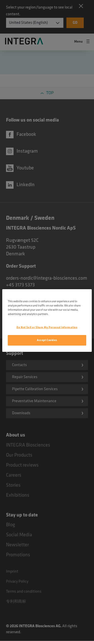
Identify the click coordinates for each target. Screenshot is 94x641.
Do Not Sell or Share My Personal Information (47, 327)
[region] (46, 320)
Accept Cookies (47, 340)
